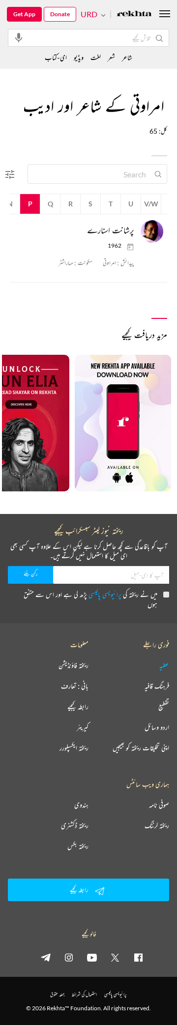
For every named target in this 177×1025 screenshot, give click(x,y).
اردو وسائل (157, 727)
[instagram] (69, 957)
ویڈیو (79, 57)
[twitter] (115, 957)
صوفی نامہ (159, 805)
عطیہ (164, 665)
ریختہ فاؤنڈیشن (73, 665)
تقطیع (163, 707)
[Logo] (134, 14)
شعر (111, 57)
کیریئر (82, 727)
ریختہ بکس (77, 846)
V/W (151, 203)
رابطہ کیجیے (77, 707)
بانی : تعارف (74, 686)
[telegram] (46, 957)
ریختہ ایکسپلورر (73, 748)
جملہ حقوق (57, 994)
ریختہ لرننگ (157, 825)
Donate (60, 14)
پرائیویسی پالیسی (104, 594)
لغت (95, 57)
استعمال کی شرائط (84, 994)
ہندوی (81, 805)
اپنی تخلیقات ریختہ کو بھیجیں (141, 748)
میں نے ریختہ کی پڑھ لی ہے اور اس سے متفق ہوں (90, 599)
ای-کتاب (56, 57)
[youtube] (92, 957)
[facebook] (138, 957)
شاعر (127, 57)
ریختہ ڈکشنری (74, 825)
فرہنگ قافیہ (157, 686)
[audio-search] (19, 37)
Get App (24, 14)
